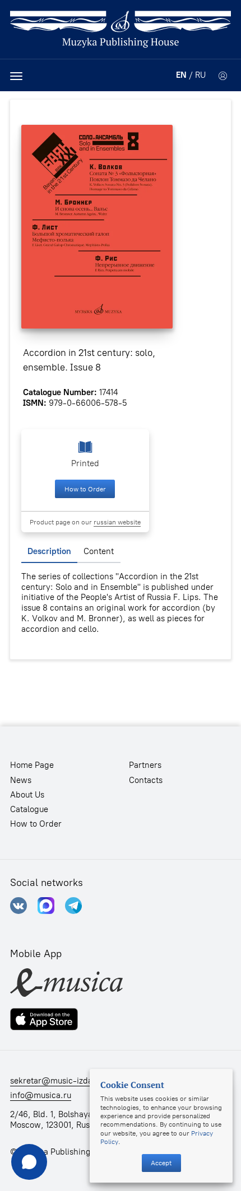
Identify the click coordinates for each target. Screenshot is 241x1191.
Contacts (146, 780)
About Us (27, 795)
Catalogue (29, 809)
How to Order (85, 489)
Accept (161, 1163)
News (20, 780)
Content (99, 551)
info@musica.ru (40, 1095)
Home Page (32, 765)
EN (181, 75)
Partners (145, 765)
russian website (117, 522)
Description (49, 551)
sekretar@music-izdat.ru (58, 1081)
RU (200, 75)
